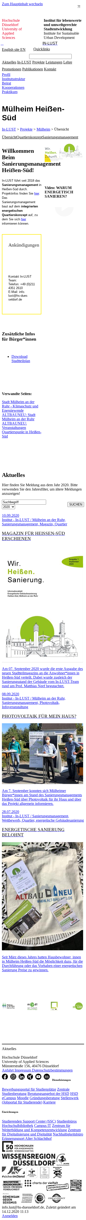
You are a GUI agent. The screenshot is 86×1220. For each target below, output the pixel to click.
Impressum (23, 1070)
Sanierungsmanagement (60, 137)
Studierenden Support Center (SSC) (29, 1121)
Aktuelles (9, 62)
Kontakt (50, 69)
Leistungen (54, 62)
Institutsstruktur (13, 79)
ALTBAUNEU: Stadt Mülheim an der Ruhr (18, 417)
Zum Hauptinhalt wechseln (22, 4)
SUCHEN (75, 504)
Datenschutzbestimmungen (52, 1070)
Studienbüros (67, 1121)
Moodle (23, 1098)
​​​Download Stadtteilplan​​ (20, 358)
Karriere (49, 1102)
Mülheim (43, 129)
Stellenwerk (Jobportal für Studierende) (40, 1100)
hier (36, 193)
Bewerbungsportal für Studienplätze (29, 1089)
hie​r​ (23, 219)
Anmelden (10, 1216)
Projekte (38, 62)
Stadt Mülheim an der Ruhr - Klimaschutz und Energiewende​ (20, 406)
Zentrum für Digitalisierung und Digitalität (41, 1132)
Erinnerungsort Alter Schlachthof (27, 1138)
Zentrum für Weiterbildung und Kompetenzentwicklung (36, 1128)
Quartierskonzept (29, 137)
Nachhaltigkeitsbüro (68, 1134)
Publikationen (32, 69)
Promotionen (11, 69)
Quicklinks (41, 49)
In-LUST (24, 62)
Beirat (6, 83)
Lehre (67, 62)
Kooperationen (13, 87)
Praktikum (9, 92)
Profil (6, 75)
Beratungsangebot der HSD (48, 1094)
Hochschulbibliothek (17, 1126)
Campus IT (42, 1126)
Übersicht (9, 137)
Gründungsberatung (45, 1098)
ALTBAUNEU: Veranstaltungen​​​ (14, 425)
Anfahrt (8, 1070)
